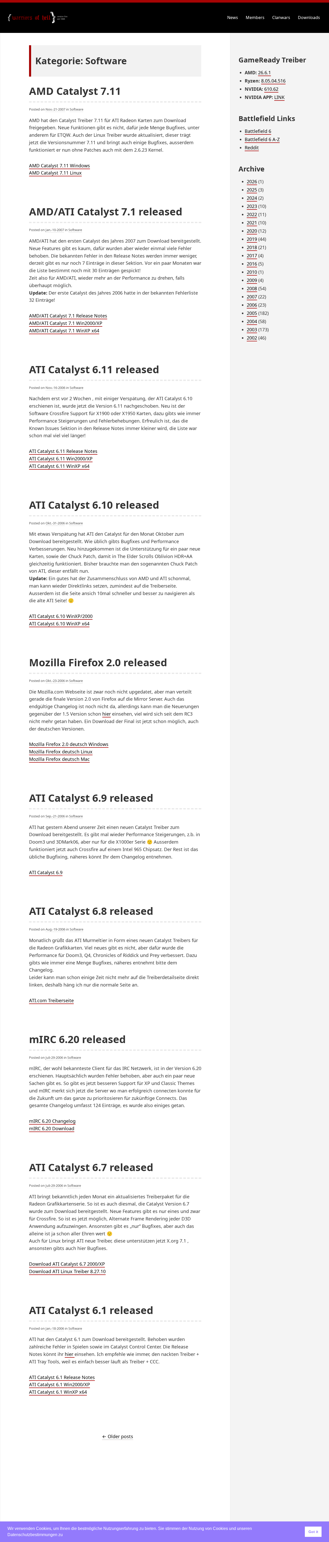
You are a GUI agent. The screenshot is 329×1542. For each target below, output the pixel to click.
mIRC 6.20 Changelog (52, 1121)
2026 (252, 181)
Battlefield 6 (258, 131)
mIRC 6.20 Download (51, 1128)
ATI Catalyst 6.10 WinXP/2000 (61, 616)
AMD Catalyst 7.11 (75, 91)
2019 (252, 239)
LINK (279, 97)
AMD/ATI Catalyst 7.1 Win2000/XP (65, 323)
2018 (252, 247)
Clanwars (281, 17)
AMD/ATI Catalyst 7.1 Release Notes (68, 316)
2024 (252, 198)
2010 (252, 272)
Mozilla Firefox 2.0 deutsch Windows (68, 744)
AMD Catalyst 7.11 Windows (59, 165)
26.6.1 (264, 72)
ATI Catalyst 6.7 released (91, 1167)
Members (255, 17)
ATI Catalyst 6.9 (45, 872)
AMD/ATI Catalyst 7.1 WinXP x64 (64, 330)
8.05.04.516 (273, 81)
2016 (252, 264)
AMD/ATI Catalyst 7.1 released (105, 211)
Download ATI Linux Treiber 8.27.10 (67, 1271)
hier (106, 714)
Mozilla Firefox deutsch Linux (61, 752)
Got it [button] (313, 1532)
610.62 (271, 89)
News (232, 17)
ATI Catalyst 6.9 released (91, 798)
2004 (252, 321)
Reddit (252, 147)
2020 (252, 231)
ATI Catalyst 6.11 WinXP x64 (59, 466)
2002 (252, 338)
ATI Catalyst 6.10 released (94, 505)
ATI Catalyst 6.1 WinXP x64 (58, 1392)
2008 (252, 288)
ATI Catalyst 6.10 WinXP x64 (59, 624)
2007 (252, 297)
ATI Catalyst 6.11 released (94, 369)
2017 (252, 255)
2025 (252, 190)
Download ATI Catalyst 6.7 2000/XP (67, 1264)
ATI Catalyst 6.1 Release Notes (62, 1377)
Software (76, 109)
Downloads (309, 17)
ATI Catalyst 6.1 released (91, 1310)
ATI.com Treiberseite (51, 1000)
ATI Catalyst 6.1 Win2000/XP (59, 1384)
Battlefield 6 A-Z (262, 139)
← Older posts (117, 1436)
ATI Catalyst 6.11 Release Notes (63, 451)
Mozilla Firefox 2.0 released (98, 662)
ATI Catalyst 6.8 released (91, 911)
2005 (252, 313)
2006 (252, 305)
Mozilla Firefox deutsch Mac (59, 759)
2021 (252, 223)
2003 (252, 329)
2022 (252, 214)
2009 (252, 280)
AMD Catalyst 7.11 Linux (55, 173)
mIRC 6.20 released (77, 1039)
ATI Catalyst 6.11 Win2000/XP (61, 458)
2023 (252, 206)
